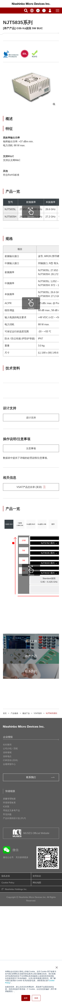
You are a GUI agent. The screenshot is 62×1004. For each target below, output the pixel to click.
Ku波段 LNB (42, 524)
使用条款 (37, 876)
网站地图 (37, 882)
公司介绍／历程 (10, 748)
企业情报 (8, 737)
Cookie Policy (8, 882)
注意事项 (31, 448)
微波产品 (26, 713)
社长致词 (7, 744)
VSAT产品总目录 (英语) (29, 487)
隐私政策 (6, 876)
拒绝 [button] (36, 998)
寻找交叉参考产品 (11, 810)
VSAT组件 (38, 713)
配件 (53, 524)
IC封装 (6, 806)
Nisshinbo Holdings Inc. (16, 889)
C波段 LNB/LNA (20, 524)
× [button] (56, 966)
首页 (5, 713)
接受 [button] (26, 998)
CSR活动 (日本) (10, 760)
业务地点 (7, 756)
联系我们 (31, 777)
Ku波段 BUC (31, 524)
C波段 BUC (9, 524)
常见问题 (7, 814)
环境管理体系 (9, 802)
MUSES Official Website (36, 833)
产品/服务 (14, 713)
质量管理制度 (9, 798)
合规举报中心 (9, 764)
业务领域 (7, 752)
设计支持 (31, 417)
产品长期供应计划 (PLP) (14, 818)
